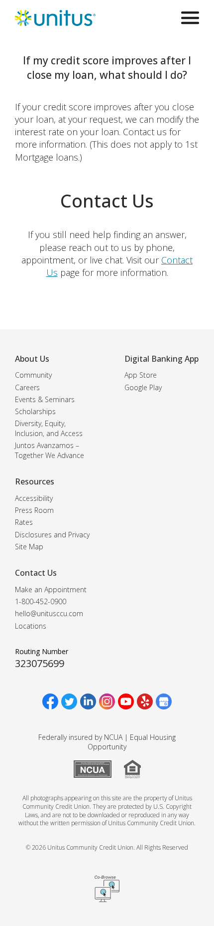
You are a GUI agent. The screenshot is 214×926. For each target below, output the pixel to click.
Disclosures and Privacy (52, 534)
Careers (27, 387)
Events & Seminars (45, 399)
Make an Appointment (51, 589)
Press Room (34, 510)
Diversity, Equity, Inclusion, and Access (49, 428)
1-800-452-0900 (40, 601)
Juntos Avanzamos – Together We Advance (49, 450)
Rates (24, 522)
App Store (140, 375)
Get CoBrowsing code (107, 889)
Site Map (29, 546)
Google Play (143, 387)
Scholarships (35, 411)
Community (33, 375)
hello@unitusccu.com (49, 613)
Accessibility (34, 498)
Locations (30, 626)
